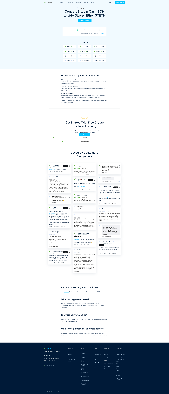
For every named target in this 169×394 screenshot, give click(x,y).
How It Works (71, 351)
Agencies (118, 375)
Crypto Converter (85, 380)
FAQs (105, 351)
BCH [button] (79, 30)
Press (95, 359)
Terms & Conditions (108, 363)
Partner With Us (97, 354)
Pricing (69, 357)
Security (106, 357)
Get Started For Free (120, 2)
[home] (50, 2)
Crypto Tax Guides (120, 351)
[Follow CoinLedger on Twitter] (49, 355)
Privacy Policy (107, 366)
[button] (62, 3)
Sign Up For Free (84, 134)
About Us (96, 351)
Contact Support (120, 391)
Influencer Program (120, 354)
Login (117, 366)
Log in (110, 2)
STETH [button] (101, 30)
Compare (96, 364)
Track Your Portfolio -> (84, 20)
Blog (95, 367)
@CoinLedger (52, 169)
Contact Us (96, 362)
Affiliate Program (119, 357)
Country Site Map (120, 372)
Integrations (78, 2)
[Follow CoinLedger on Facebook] (44, 355)
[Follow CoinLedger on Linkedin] (47, 355)
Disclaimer (106, 368)
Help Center (106, 354)
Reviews (70, 354)
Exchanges (66, 291)
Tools (117, 363)
